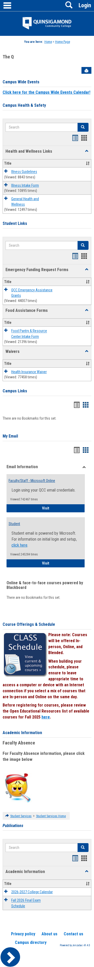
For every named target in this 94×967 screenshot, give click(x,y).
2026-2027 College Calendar (32, 892)
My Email (10, 436)
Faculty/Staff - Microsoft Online (32, 481)
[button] (87, 151)
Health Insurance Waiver (29, 372)
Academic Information (22, 732)
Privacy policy (23, 933)
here (46, 717)
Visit (63, 508)
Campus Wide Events (21, 81)
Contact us (73, 933)
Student (14, 524)
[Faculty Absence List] (18, 787)
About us (49, 933)
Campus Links (15, 390)
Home (48, 42)
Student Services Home (51, 816)
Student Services (21, 816)
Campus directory (30, 942)
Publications (13, 825)
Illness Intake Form (25, 185)
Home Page (62, 42)
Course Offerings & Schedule (29, 624)
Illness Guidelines (24, 172)
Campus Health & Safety (24, 105)
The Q (8, 56)
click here (19, 545)
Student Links (15, 223)
